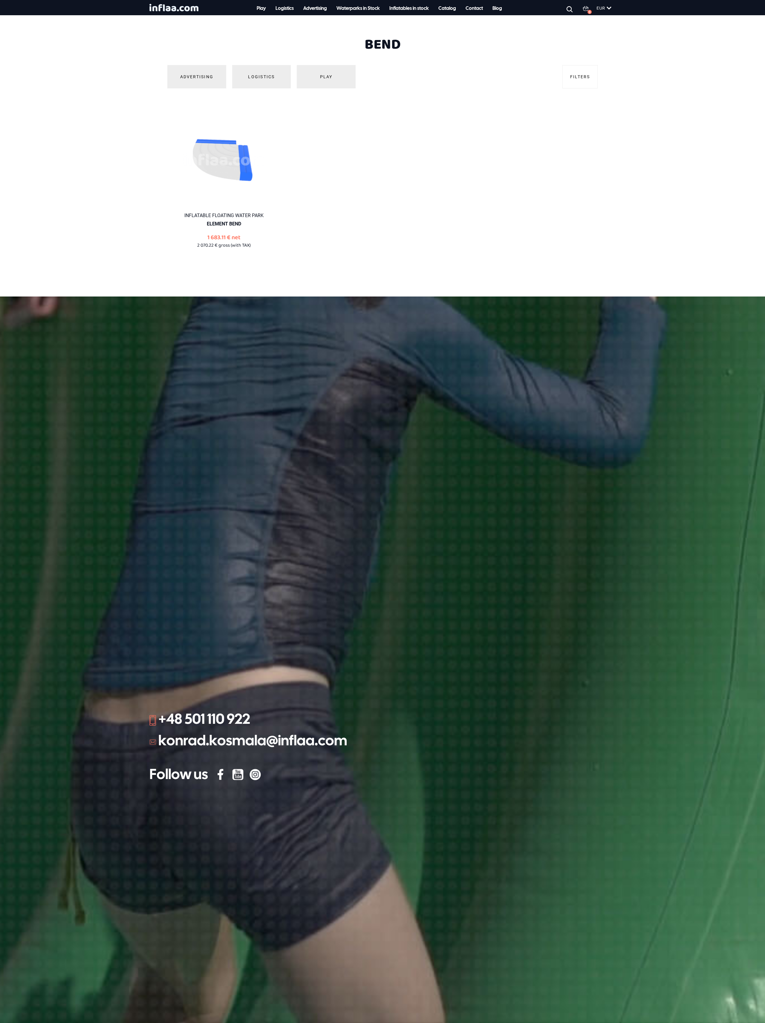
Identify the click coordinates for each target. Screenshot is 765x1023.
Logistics (285, 8)
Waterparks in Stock (358, 8)
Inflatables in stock (409, 8)
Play (261, 8)
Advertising (315, 8)
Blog (497, 8)
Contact (474, 8)
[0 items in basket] (589, 8)
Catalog (447, 8)
